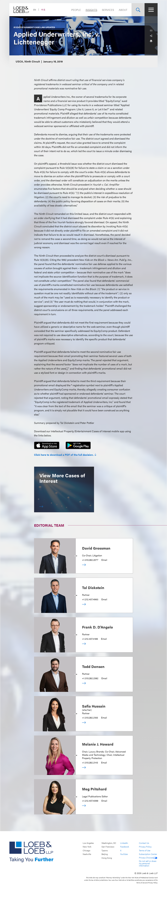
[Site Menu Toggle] (151, 9)
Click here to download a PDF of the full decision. (64, 454)
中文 (43, 9)
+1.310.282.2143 (90, 762)
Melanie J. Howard (97, 744)
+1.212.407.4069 (90, 800)
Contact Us (144, 842)
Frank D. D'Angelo (97, 627)
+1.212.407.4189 (90, 638)
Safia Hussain (93, 706)
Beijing (105, 854)
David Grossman (96, 548)
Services (108, 10)
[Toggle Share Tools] (151, 35)
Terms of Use (144, 850)
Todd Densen (93, 666)
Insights (91, 10)
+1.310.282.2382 (90, 678)
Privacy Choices (146, 857)
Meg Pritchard (94, 788)
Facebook (124, 846)
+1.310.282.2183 (90, 717)
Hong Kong (107, 857)
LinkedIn (124, 842)
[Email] (151, 30)
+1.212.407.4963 (90, 599)
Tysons (105, 850)
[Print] (151, 41)
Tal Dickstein (93, 587)
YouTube (124, 854)
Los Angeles (88, 842)
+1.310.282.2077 (90, 559)
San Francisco (108, 846)
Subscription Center (148, 854)
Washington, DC (109, 842)
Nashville (87, 854)
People (76, 10)
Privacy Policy (145, 846)
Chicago (86, 850)
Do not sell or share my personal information (147, 863)
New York (87, 846)
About (123, 10)
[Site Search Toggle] (138, 9)
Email (104, 559)
